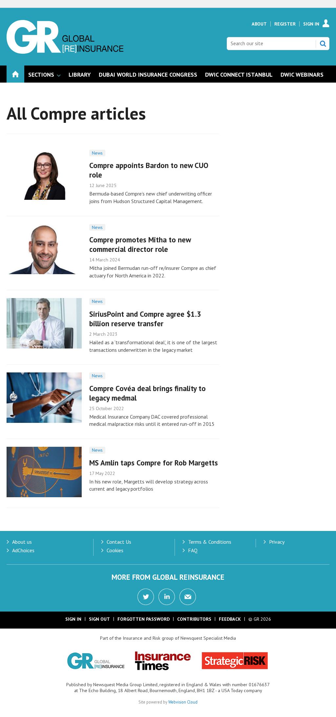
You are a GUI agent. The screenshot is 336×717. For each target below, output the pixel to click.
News (97, 153)
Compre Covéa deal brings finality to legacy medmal (147, 393)
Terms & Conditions (209, 541)
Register (285, 24)
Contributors (194, 619)
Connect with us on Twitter (145, 596)
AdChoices (23, 550)
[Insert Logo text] (65, 51)
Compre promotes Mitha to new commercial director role (140, 244)
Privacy (276, 541)
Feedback (230, 619)
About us (22, 541)
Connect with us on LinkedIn (166, 596)
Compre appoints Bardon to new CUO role (148, 169)
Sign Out (99, 619)
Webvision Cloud (183, 702)
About (259, 24)
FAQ (193, 550)
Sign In (311, 24)
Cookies (115, 550)
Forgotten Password (143, 619)
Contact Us (119, 541)
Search (323, 43)
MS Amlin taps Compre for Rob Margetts (153, 462)
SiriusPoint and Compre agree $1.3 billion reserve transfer (145, 318)
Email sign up (187, 596)
